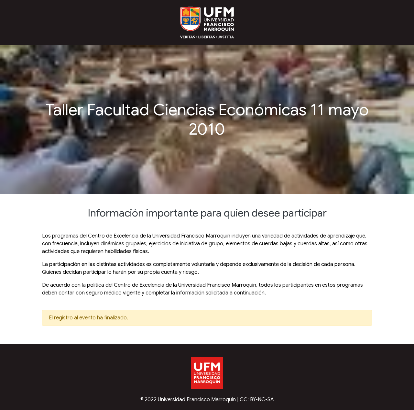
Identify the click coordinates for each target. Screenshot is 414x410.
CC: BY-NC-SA (257, 399)
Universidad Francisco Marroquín (197, 399)
